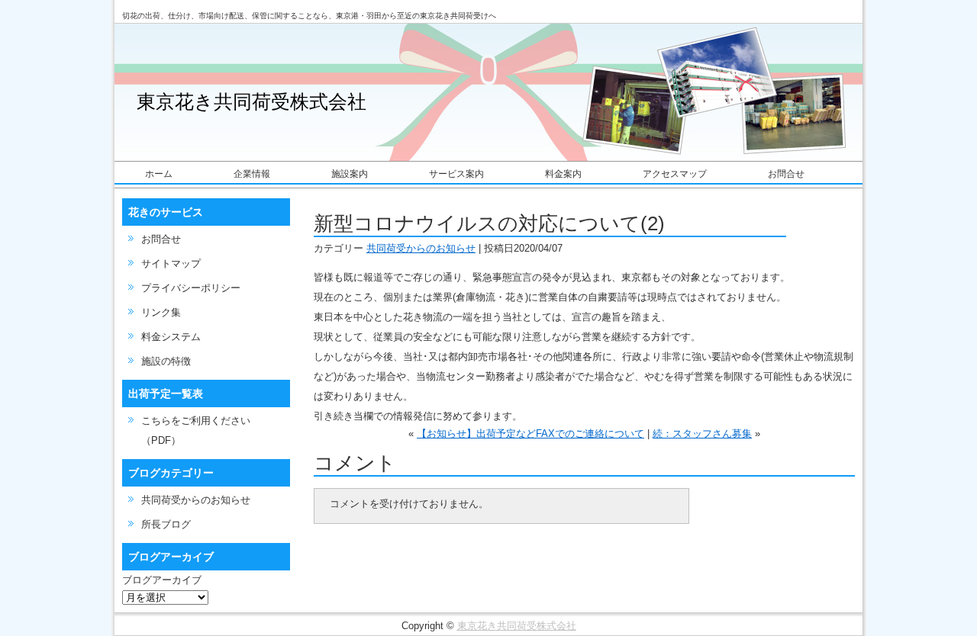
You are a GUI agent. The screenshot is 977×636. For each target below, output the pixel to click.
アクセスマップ (675, 174)
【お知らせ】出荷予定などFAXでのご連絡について (530, 433)
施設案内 (349, 174)
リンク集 (161, 312)
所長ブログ (166, 524)
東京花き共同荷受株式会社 (251, 102)
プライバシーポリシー (190, 288)
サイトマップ (171, 263)
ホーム (159, 174)
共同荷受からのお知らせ (195, 500)
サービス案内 (456, 174)
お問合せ (786, 174)
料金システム (171, 336)
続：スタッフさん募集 (702, 433)
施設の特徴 (166, 361)
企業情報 (252, 174)
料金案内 (563, 174)
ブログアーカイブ (162, 580)
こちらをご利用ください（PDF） (195, 430)
